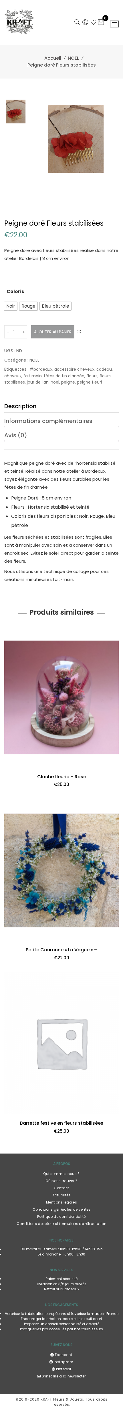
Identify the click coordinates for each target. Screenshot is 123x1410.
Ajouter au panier (53, 332)
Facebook (63, 1354)
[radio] (10, 306)
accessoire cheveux (74, 369)
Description (20, 406)
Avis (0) (15, 435)
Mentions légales (61, 1202)
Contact (61, 1188)
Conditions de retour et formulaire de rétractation (61, 1223)
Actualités (61, 1195)
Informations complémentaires (48, 421)
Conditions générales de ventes (62, 1209)
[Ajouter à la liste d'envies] (11, 767)
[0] (101, 23)
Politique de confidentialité (61, 1216)
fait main (32, 376)
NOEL (73, 58)
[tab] (61, 405)
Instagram (63, 1361)
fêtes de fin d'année (64, 376)
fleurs (92, 376)
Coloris (15, 291)
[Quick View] (112, 767)
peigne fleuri (89, 382)
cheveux (12, 376)
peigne (68, 382)
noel (55, 382)
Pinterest (63, 1369)
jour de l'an (38, 382)
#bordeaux (41, 369)
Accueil (52, 58)
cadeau (104, 369)
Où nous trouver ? (61, 1180)
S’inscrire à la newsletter (63, 1376)
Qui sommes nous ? (61, 1173)
